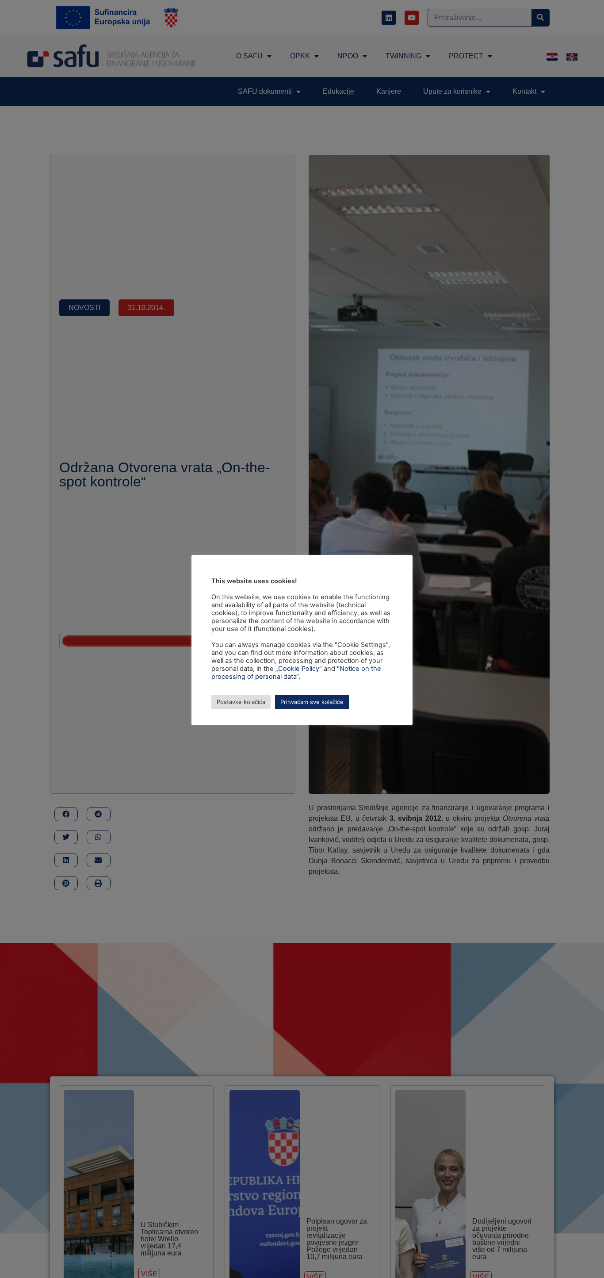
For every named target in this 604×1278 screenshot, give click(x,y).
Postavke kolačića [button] (241, 701)
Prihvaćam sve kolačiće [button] (312, 701)
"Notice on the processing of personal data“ (296, 673)
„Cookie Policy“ (298, 669)
